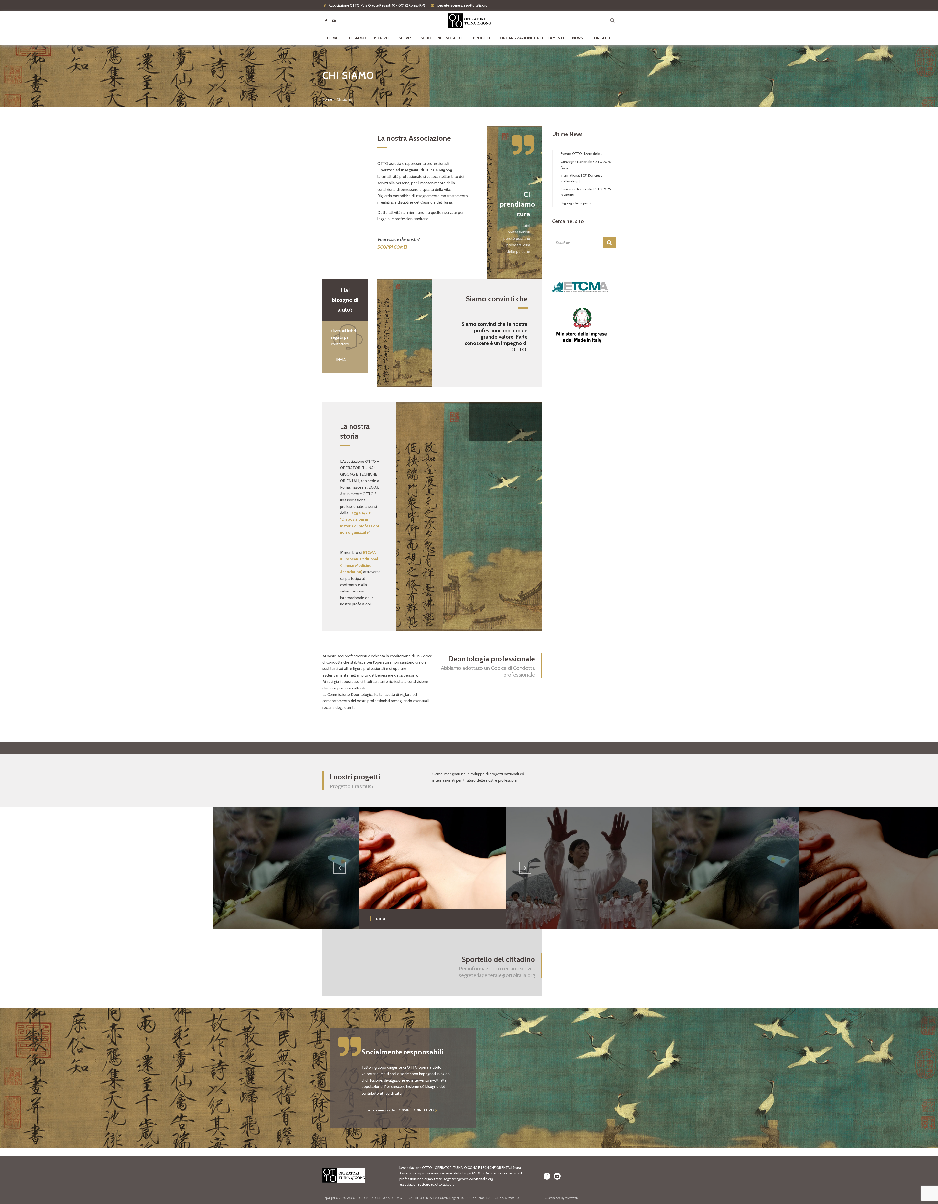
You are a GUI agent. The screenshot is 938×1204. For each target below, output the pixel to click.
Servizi (405, 38)
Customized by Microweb (561, 1198)
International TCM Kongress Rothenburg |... (581, 178)
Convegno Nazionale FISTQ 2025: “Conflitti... (586, 192)
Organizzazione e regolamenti (532, 38)
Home (332, 38)
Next (525, 868)
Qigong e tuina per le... (577, 203)
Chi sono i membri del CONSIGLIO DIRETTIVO (398, 1110)
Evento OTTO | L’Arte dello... (582, 153)
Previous (339, 868)
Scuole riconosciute (443, 38)
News (577, 38)
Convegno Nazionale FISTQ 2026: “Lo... (586, 165)
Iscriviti (382, 38)
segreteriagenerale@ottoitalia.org (497, 975)
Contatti (600, 38)
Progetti (482, 38)
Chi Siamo (356, 38)
